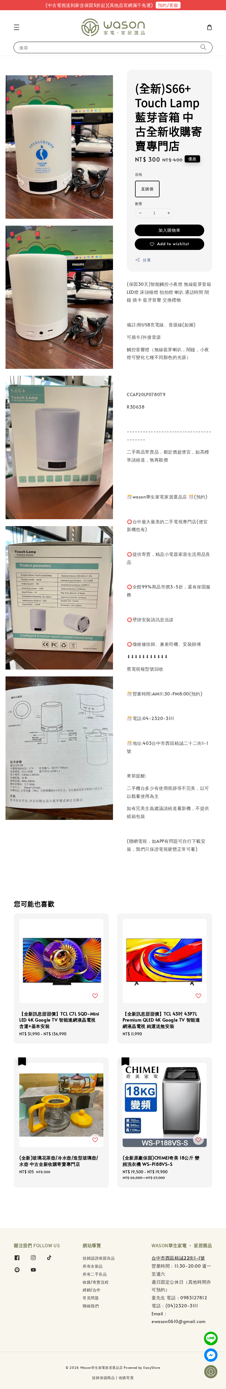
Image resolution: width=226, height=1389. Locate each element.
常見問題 (91, 1297)
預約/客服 (168, 5)
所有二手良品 (95, 1274)
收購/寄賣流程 (96, 1282)
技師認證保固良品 (99, 1258)
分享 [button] (147, 260)
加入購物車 (169, 230)
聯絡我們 (91, 1305)
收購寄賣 (126, 1377)
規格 (138, 174)
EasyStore (151, 1367)
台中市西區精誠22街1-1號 (178, 1258)
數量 (138, 203)
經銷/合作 (92, 1289)
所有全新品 (93, 1266)
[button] (16, 27)
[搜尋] (203, 47)
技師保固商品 (103, 1377)
